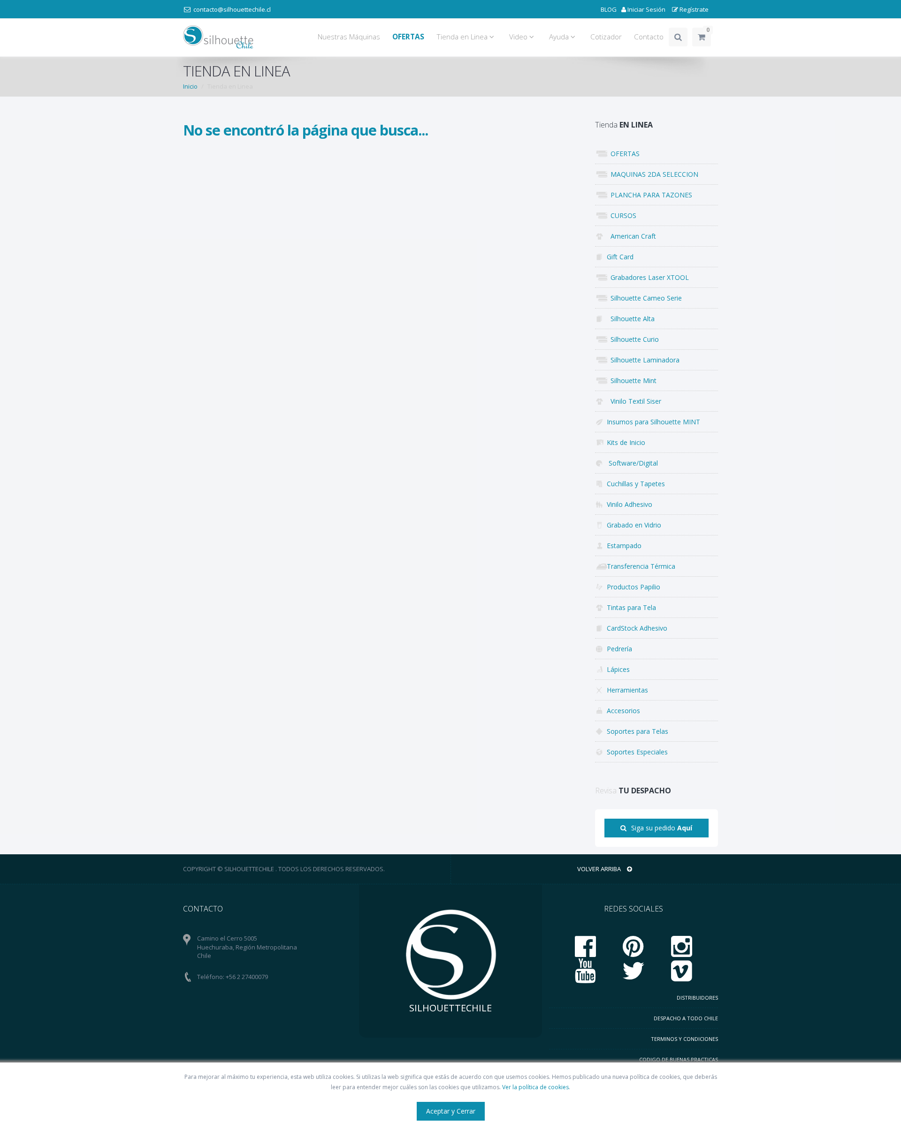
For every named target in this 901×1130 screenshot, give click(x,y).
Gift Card (620, 256)
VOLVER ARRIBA (599, 869)
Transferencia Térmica (641, 566)
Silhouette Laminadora (643, 359)
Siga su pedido (661, 827)
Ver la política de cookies (535, 1087)
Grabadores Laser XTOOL (648, 277)
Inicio (190, 86)
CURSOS (621, 215)
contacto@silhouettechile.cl (232, 9)
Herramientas (627, 690)
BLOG (609, 9)
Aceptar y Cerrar (450, 1111)
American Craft (631, 236)
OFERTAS (623, 153)
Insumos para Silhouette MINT (653, 421)
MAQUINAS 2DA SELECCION (652, 174)
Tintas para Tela (631, 607)
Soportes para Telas (637, 731)
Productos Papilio (633, 586)
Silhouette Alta (631, 318)
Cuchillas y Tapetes (636, 483)
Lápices (618, 669)
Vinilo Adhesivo (629, 504)
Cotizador (606, 37)
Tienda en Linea (462, 37)
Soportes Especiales (637, 751)
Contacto (649, 37)
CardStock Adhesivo (637, 628)
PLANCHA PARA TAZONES (649, 194)
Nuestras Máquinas (349, 37)
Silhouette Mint (632, 380)
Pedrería (619, 648)
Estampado (624, 545)
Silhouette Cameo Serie (644, 298)
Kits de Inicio (626, 442)
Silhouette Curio (633, 339)
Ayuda (560, 37)
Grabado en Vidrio (634, 524)
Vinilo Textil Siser (634, 401)
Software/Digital (632, 463)
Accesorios (623, 710)
